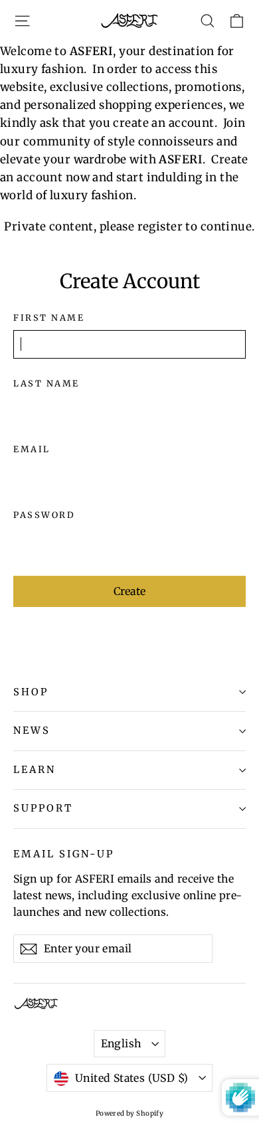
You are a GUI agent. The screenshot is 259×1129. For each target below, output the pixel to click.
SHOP (30, 692)
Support (43, 808)
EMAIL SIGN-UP (63, 854)
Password (44, 515)
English (121, 1043)
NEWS (31, 731)
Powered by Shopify (130, 1113)
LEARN (34, 770)
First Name (49, 318)
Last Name (46, 384)
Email (31, 449)
